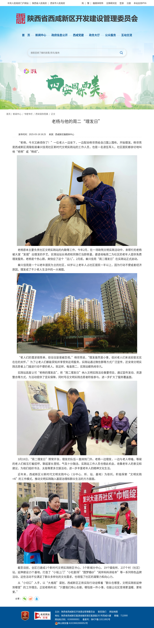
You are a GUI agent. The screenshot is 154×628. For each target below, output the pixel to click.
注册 (129, 3)
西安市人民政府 (57, 3)
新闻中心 (17, 113)
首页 (8, 113)
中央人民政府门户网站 (18, 3)
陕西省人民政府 (39, 3)
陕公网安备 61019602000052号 (73, 623)
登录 (122, 3)
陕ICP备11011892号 (100, 619)
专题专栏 (28, 113)
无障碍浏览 (111, 3)
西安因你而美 (41, 113)
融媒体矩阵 (98, 3)
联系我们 (102, 611)
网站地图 (113, 611)
